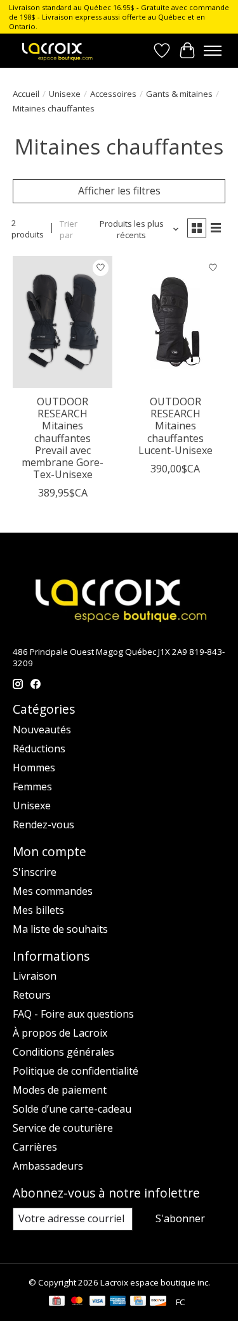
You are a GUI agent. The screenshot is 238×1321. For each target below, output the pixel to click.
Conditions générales (63, 1052)
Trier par (68, 229)
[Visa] (97, 1302)
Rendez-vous (43, 824)
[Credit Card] (138, 1302)
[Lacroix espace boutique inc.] (56, 50)
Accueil (26, 93)
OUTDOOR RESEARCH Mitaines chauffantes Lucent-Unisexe (175, 426)
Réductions (39, 748)
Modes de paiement (60, 1090)
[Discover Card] (158, 1302)
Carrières (35, 1147)
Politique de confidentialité (75, 1071)
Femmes (32, 786)
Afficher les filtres (119, 191)
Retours (32, 995)
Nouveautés (42, 729)
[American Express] (118, 1302)
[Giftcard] (57, 1302)
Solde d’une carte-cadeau (72, 1109)
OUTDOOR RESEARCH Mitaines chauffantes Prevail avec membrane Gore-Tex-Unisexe (62, 438)
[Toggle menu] (212, 50)
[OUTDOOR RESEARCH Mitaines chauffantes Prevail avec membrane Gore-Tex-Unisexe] (62, 322)
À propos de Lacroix (60, 1033)
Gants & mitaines (179, 93)
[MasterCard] (77, 1302)
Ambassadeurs (48, 1166)
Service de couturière (63, 1128)
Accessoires (113, 93)
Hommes (34, 767)
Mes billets (38, 910)
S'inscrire (34, 872)
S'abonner (180, 1218)
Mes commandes (53, 891)
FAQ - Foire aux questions (73, 1014)
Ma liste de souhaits (60, 929)
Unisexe (65, 93)
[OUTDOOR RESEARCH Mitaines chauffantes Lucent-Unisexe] (175, 322)
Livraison (34, 976)
